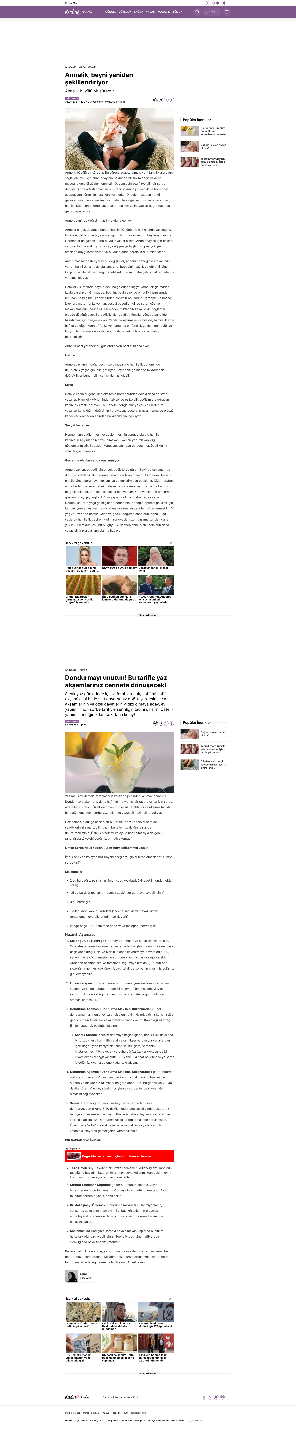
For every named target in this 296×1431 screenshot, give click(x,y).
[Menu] (227, 12)
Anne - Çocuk (87, 66)
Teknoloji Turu (138, 1412)
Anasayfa (70, 66)
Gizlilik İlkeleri (72, 1412)
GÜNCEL (110, 11)
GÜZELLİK (125, 11)
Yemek (83, 669)
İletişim (116, 1412)
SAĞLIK (139, 11)
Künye (106, 1412)
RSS (125, 1412)
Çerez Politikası (91, 1412)
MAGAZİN (164, 11)
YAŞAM (150, 11)
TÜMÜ (176, 11)
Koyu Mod (72, 3)
